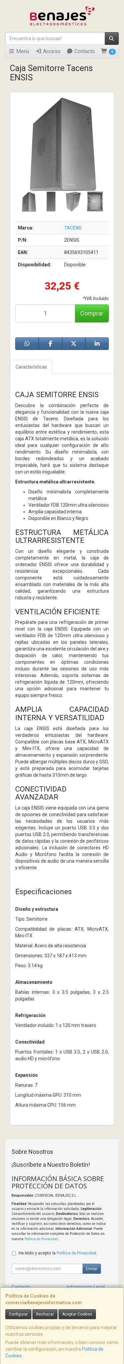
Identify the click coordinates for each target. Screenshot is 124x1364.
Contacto (84, 51)
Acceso (51, 51)
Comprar (91, 313)
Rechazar (45, 1314)
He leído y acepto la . (58, 1252)
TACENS (73, 227)
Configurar (18, 1314)
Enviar (91, 1268)
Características (31, 367)
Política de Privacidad (41, 1239)
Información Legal (86, 1287)
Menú (22, 51)
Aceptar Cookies (77, 1314)
